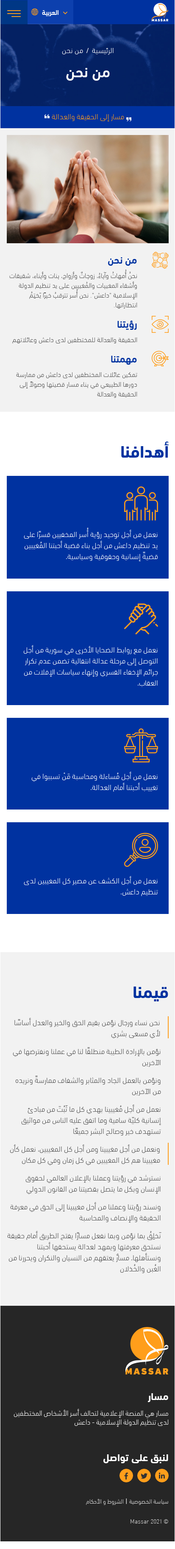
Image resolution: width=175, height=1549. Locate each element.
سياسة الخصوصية (149, 1501)
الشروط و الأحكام (105, 1501)
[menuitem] (50, 12)
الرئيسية (103, 49)
